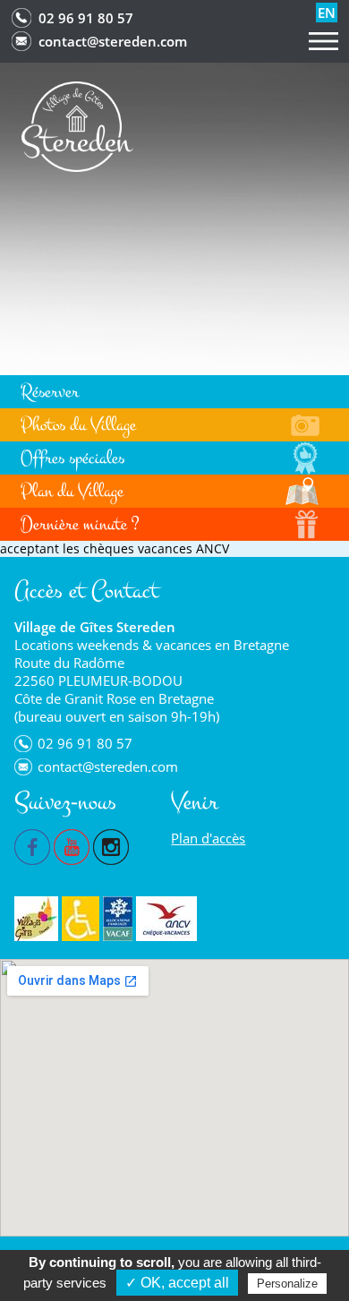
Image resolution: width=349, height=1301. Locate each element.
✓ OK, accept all (177, 1282)
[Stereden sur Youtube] (71, 845)
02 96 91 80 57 (85, 18)
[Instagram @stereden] (111, 845)
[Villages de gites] (36, 918)
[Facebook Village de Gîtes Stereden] (32, 845)
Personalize (287, 1283)
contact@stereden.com (112, 41)
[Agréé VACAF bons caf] (117, 918)
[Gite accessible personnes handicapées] (80, 918)
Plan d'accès (208, 838)
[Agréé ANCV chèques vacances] (166, 918)
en (327, 12)
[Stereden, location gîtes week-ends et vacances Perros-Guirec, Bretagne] (77, 124)
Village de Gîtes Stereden (94, 627)
